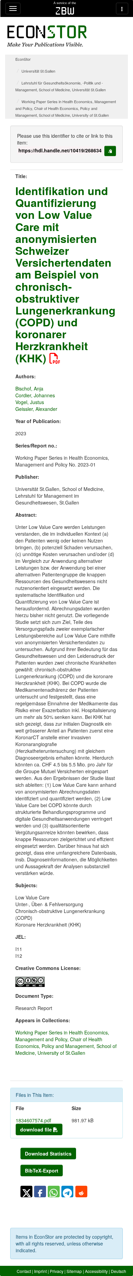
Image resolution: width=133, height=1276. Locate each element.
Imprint (40, 1271)
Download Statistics (48, 1153)
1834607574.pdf (33, 1120)
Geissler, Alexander (36, 408)
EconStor (23, 59)
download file (36, 1129)
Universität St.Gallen (38, 71)
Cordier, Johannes (35, 395)
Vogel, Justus (29, 402)
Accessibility (96, 1271)
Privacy (56, 1271)
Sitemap (74, 1271)
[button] (26, 1191)
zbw (65, 10)
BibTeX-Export (41, 1170)
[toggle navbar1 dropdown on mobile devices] (12, 8)
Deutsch (118, 1271)
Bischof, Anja (29, 388)
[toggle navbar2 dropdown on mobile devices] (122, 8)
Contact (24, 1271)
